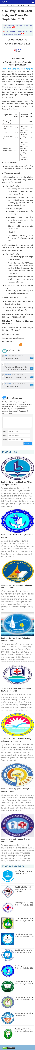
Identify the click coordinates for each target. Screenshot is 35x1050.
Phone (5, 439)
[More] (20, 344)
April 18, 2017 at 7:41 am (18, 383)
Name (4, 431)
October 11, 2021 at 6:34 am (16, 355)
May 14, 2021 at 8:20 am (20, 364)
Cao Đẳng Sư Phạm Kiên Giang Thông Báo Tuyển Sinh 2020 (23, 889)
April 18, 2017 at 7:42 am (18, 374)
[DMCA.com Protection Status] (9, 1047)
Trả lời (31, 357)
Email (4, 435)
